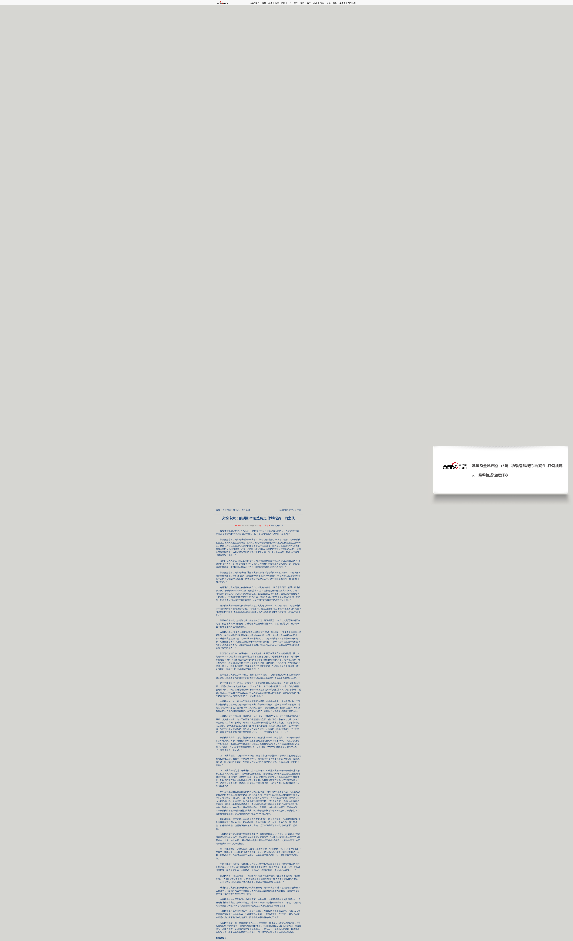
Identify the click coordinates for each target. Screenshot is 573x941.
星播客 (342, 3)
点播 (277, 3)
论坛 (322, 3)
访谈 (328, 3)
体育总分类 (238, 510)
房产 (309, 3)
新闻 (283, 3)
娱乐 (296, 3)
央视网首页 (254, 3)
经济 (302, 3)
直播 (270, 3)
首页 (218, 510)
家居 (315, 3)
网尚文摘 (352, 3)
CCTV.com (237, 526)
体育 (290, 3)
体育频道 (226, 510)
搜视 (264, 3)
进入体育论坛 (264, 526)
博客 (335, 3)
